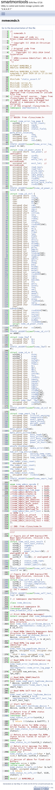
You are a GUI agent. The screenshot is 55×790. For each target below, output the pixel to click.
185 (5, 435)
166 (5, 392)
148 (5, 358)
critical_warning (39, 415)
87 (5, 234)
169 (5, 398)
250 (5, 593)
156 (5, 373)
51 (5, 159)
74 (5, 209)
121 (5, 299)
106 (5, 270)
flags (34, 157)
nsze (33, 354)
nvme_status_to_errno (26, 729)
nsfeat (34, 360)
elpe (33, 236)
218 (5, 511)
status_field (38, 129)
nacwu (34, 383)
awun (33, 291)
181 (5, 423)
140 (5, 341)
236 (5, 557)
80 (5, 220)
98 (5, 255)
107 (5, 272)
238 (5, 563)
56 (5, 173)
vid (33, 196)
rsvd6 (33, 425)
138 (5, 337)
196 (5, 459)
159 (5, 379)
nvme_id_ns (24, 352)
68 (5, 198)
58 (5, 177)
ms (32, 339)
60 (5, 180)
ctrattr (35, 318)
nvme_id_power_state (29, 150)
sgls (33, 303)
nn (32, 282)
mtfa (33, 247)
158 (5, 377)
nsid (33, 136)
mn (32, 201)
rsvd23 (34, 184)
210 (5, 496)
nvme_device (23, 603)
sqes (33, 276)
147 (5, 356)
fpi (33, 375)
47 (5, 150)
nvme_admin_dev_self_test (27, 511)
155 (5, 371)
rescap (34, 373)
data (23, 654)
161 (5, 383)
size (40, 654)
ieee (33, 207)
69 (5, 199)
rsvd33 (34, 377)
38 (5, 129)
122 (5, 301)
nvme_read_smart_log (27, 681)
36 (5, 125)
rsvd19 (34, 178)
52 (5, 163)
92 (5, 243)
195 (5, 457)
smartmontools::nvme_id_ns (24, 639)
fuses (34, 285)
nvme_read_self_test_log (23, 694)
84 (5, 228)
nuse (33, 358)
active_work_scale (41, 182)
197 (5, 463)
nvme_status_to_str (20, 742)
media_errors (37, 448)
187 (5, 438)
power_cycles (37, 440)
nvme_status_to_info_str (23, 754)
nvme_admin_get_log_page (26, 490)
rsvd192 (35, 402)
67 (5, 196)
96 (5, 251)
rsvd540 (35, 305)
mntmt (34, 268)
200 (5, 475)
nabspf (34, 389)
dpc (33, 368)
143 (5, 347)
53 (5, 167)
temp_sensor (36, 457)
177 (5, 415)
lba (33, 134)
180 (5, 421)
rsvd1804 (36, 322)
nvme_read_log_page (20, 649)
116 (5, 289)
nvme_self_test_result (30, 542)
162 (5, 385)
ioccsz (34, 312)
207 (5, 490)
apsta (34, 241)
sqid (33, 125)
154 (5, 370)
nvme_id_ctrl (25, 194)
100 (5, 259)
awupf (34, 293)
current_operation (34, 582)
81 (5, 222)
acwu (33, 299)
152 (5, 366)
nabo (33, 387)
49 (5, 156)
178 (5, 417)
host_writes (36, 436)
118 (5, 293)
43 (5, 140)
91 (5, 241)
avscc (34, 240)
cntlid (34, 213)
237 (5, 561)
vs (32, 138)
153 (5, 368)
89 (5, 238)
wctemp (34, 243)
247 (5, 585)
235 (5, 555)
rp (32, 343)
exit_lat (36, 163)
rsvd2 (34, 156)
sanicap (35, 272)
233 (5, 549)
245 (5, 582)
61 (5, 182)
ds (32, 341)
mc (32, 366)
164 (5, 389)
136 (5, 331)
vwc (33, 289)
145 (5, 352)
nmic (33, 371)
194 (5, 456)
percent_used (37, 423)
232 (5, 547)
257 (5, 608)
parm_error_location (21, 133)
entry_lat (36, 159)
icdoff (34, 316)
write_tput (37, 171)
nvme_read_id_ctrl (26, 624)
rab (33, 205)
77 (5, 215)
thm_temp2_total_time (21, 473)
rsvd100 (35, 224)
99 (5, 257)
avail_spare (36, 419)
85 (5, 230)
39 (5, 131)
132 (5, 322)
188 (5, 440)
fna (33, 287)
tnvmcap (35, 253)
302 (5, 765)
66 (5, 194)
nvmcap (34, 392)
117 (5, 291)
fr (32, 203)
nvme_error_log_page (29, 121)
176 (5, 413)
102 (5, 263)
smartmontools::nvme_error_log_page (30, 668)
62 (5, 184)
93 (5, 245)
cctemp (34, 245)
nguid (34, 396)
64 (5, 188)
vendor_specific (33, 564)
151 (5, 364)
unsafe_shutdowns (19, 446)
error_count (37, 123)
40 (5, 134)
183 (5, 427)
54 (5, 169)
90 (5, 240)
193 (5, 454)
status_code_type (33, 561)
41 (5, 136)
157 (5, 375)
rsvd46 (34, 391)
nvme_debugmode (43, 616)
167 (5, 394)
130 (5, 318)
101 (5, 261)
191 (5, 448)
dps (33, 370)
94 (5, 247)
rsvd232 (34, 475)
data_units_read (19, 429)
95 (5, 249)
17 (5, 71)
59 (5, 178)
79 (5, 219)
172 (5, 404)
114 (5, 285)
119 (5, 295)
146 (5, 354)
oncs (33, 284)
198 (5, 467)
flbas (34, 364)
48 (5, 152)
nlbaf (34, 362)
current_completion (34, 584)
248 (5, 587)
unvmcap (35, 255)
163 (5, 387)
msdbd (34, 320)
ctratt (34, 222)
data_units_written (20, 433)
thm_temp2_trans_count (22, 465)
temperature (36, 417)
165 (5, 391)
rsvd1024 (36, 310)
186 (5, 436)
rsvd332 (35, 274)
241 (5, 568)
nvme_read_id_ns (25, 635)
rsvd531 (35, 297)
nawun (34, 379)
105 (5, 268)
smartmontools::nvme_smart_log (30, 685)
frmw (33, 232)
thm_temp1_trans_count (22, 461)
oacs (33, 226)
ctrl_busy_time (38, 438)
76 (5, 213)
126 (5, 310)
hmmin (34, 251)
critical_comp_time (40, 456)
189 (5, 442)
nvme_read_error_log (21, 664)
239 (5, 564)
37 (5, 127)
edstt (34, 259)
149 (5, 360)
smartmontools (29, 108)
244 (5, 580)
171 (5, 402)
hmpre (34, 249)
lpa (33, 234)
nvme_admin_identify (24, 496)
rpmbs (34, 257)
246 (5, 584)
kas (33, 264)
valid (27, 547)
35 (5, 123)
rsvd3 (27, 549)
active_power (38, 180)
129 (5, 316)
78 (5, 217)
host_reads (36, 435)
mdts (33, 211)
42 (5, 138)
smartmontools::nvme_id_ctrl (35, 626)
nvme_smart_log (26, 413)
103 (5, 264)
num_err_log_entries (21, 452)
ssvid (34, 198)
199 (5, 471)
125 (5, 306)
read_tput (36, 167)
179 (5, 419)
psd (11, 326)
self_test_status (33, 543)
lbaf (36, 400)
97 (5, 253)
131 (5, 320)
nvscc (34, 295)
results (42, 587)
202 (5, 478)
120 (5, 297)
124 (5, 305)
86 (5, 232)
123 (5, 303)
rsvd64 (34, 394)
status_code (30, 563)
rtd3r (34, 217)
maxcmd (34, 280)
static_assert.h (31, 79)
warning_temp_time (40, 454)
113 (5, 284)
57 (5, 175)
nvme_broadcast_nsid (21, 610)
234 (5, 551)
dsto (33, 261)
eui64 (34, 398)
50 (5, 157)
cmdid (34, 127)
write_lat (36, 173)
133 (5, 324)
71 (5, 203)
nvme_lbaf (23, 337)
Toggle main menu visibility (3, 13)
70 (5, 201)
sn (32, 199)
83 (5, 226)
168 (5, 396)
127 (5, 312)
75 (5, 211)
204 (5, 484)
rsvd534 (35, 301)
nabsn (34, 385)
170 (5, 400)
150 (5, 362)
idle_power (37, 175)
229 (5, 542)
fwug (33, 263)
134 (5, 327)
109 (5, 276)
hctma (34, 266)
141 (5, 343)
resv (33, 140)
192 (5, 450)
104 (5, 266)
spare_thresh (37, 421)
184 (5, 431)
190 (5, 444)
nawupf (34, 381)
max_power (36, 152)
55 (5, 171)
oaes (33, 220)
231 (5, 545)
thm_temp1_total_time (21, 469)
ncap (33, 356)
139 (5, 339)
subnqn (13, 308)
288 (5, 715)
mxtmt (34, 270)
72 (5, 205)
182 (5, 425)
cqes (33, 278)
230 (5, 543)
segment (28, 545)
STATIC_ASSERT (18, 144)
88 (5, 236)
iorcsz (34, 314)
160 (5, 381)
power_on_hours (38, 442)
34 (5, 121)
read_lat (36, 169)
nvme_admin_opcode (26, 484)
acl (33, 228)
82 (5, 224)
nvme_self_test (24, 706)
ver (33, 215)
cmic (33, 209)
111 (5, 280)
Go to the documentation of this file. (19, 28)
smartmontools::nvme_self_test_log (32, 698)
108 (5, 274)
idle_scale (37, 177)
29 (5, 108)
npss (33, 238)
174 (5, 408)
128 (5, 314)
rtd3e (34, 219)
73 (5, 207)
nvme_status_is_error (21, 717)
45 (5, 144)
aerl (33, 230)
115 (5, 287)
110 (5, 278)
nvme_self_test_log (29, 580)
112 (5, 282)
